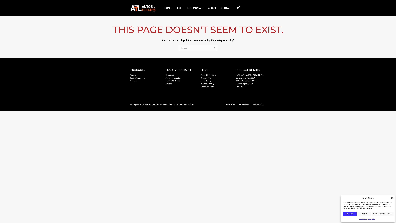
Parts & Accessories (137, 78)
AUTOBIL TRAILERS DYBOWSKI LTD (250, 75)
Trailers (133, 75)
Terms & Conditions (208, 75)
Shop (179, 8)
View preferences (382, 214)
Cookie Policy (363, 219)
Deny (364, 214)
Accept (349, 214)
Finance (133, 81)
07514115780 (241, 87)
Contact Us (169, 75)
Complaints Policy (207, 87)
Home (167, 8)
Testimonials (195, 8)
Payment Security (207, 84)
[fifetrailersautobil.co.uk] (143, 8)
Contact (226, 8)
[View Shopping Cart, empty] (238, 8)
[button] (392, 198)
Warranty (168, 84)
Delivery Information (173, 78)
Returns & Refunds (172, 81)
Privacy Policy (371, 219)
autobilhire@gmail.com (244, 84)
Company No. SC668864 (245, 78)
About (212, 8)
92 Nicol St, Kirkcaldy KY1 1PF (247, 81)
